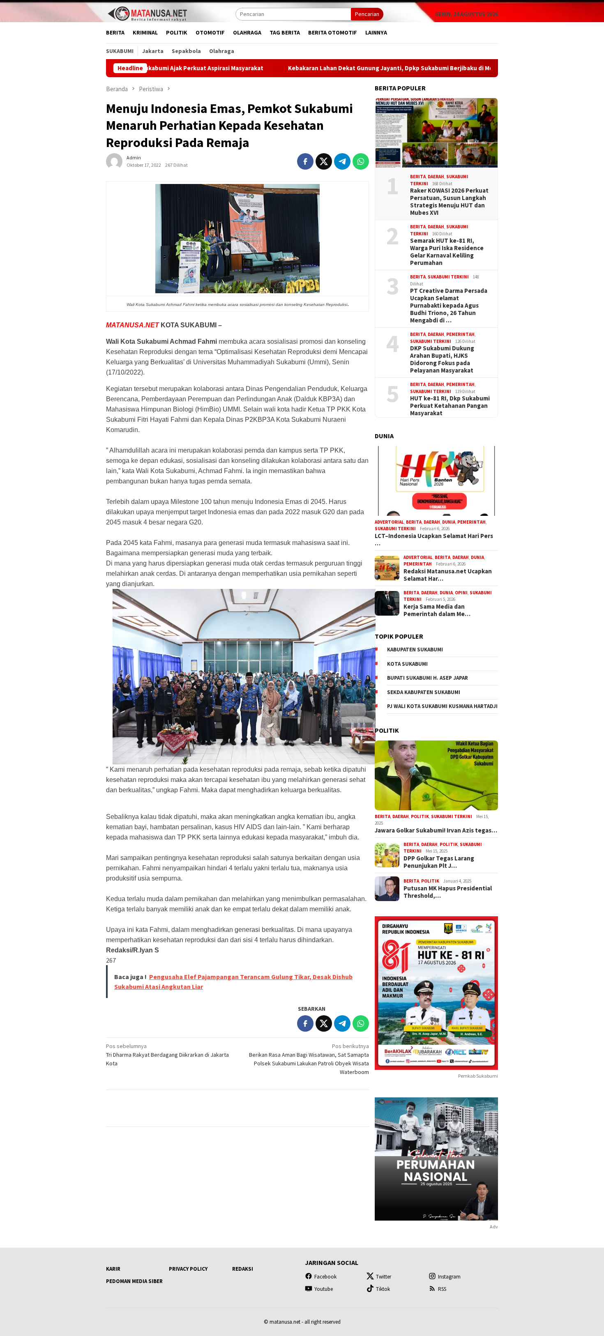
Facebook (325, 1276)
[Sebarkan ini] (305, 161)
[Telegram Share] (342, 161)
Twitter (383, 1276)
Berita (418, 176)
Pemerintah (460, 334)
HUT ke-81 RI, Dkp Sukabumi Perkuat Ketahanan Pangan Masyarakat (450, 406)
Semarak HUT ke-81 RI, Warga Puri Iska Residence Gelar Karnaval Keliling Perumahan (447, 252)
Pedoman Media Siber (134, 1281)
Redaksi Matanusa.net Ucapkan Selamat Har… (447, 575)
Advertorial (389, 522)
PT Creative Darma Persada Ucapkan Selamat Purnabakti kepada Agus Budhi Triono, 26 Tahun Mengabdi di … (448, 305)
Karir (113, 1268)
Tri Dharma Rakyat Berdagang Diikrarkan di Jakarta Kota (167, 1054)
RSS (442, 1288)
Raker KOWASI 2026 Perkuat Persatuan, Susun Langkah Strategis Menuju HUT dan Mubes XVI (449, 201)
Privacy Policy (188, 1268)
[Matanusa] (147, 13)
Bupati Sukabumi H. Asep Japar (427, 677)
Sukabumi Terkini (448, 277)
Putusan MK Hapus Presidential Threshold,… (447, 892)
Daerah (436, 176)
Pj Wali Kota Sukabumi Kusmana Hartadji (442, 706)
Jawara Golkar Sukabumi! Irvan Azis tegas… (436, 830)
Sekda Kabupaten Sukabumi (423, 692)
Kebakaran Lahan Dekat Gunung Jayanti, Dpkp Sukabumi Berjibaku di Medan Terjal (338, 68)
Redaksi (242, 1268)
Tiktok (383, 1288)
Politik (420, 816)
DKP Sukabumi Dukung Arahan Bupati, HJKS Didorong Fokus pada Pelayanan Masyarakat (442, 359)
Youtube (323, 1288)
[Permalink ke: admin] (114, 161)
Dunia (448, 522)
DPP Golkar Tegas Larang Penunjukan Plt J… (438, 862)
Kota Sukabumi (407, 663)
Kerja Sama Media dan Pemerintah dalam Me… (436, 610)
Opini (461, 593)
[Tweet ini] (324, 161)
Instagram (449, 1276)
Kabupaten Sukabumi (415, 649)
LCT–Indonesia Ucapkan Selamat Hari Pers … (434, 539)
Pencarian (367, 14)
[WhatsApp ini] (361, 161)
